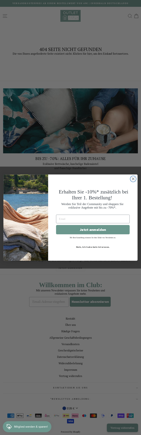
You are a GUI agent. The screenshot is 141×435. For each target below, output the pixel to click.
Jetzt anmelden (93, 229)
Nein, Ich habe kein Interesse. (93, 247)
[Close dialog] (133, 179)
